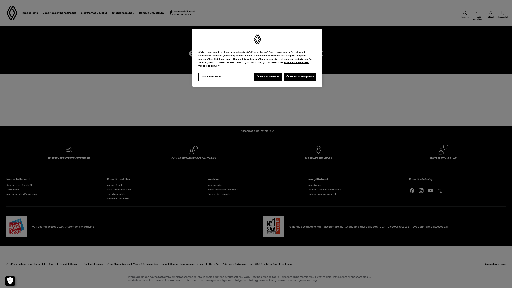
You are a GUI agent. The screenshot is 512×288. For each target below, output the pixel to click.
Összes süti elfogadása (300, 76)
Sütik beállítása (211, 76)
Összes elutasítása (268, 76)
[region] (257, 58)
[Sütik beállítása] (10, 281)
